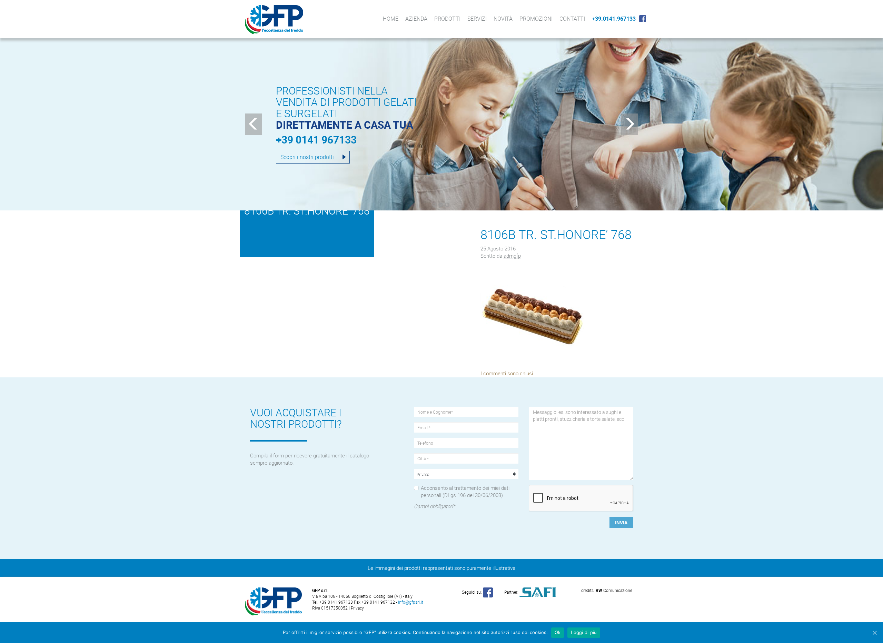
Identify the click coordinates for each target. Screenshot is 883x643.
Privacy (357, 608)
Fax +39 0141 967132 (374, 602)
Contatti (572, 18)
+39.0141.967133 (614, 18)
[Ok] (874, 632)
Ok (558, 632)
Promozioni (536, 18)
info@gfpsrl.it (410, 602)
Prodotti (447, 18)
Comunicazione (614, 590)
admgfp (512, 255)
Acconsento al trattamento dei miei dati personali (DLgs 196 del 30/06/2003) (465, 491)
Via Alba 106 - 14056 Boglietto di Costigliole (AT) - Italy (362, 596)
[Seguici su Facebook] (488, 591)
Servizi (477, 18)
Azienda (416, 18)
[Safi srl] (537, 591)
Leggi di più (584, 632)
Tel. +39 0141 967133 (333, 602)
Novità (503, 18)
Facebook (642, 18)
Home (390, 18)
